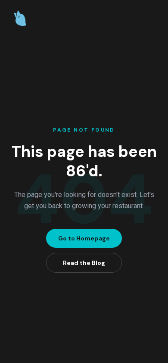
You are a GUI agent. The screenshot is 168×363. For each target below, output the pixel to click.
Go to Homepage (84, 238)
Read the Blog (84, 263)
